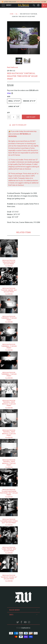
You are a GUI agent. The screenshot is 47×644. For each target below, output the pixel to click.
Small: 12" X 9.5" (14, 101)
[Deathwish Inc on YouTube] (25, 622)
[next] (38, 37)
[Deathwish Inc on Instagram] (29, 622)
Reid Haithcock (12, 67)
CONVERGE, (37, 2)
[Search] (34, 5)
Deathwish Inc (25, 628)
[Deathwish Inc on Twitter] (17, 622)
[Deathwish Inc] (23, 5)
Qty (8, 112)
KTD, (18, 2)
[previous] (9, 37)
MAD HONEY (28, 2)
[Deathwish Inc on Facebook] (21, 622)
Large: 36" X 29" (13, 106)
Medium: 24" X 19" (29, 101)
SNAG (22, 2)
